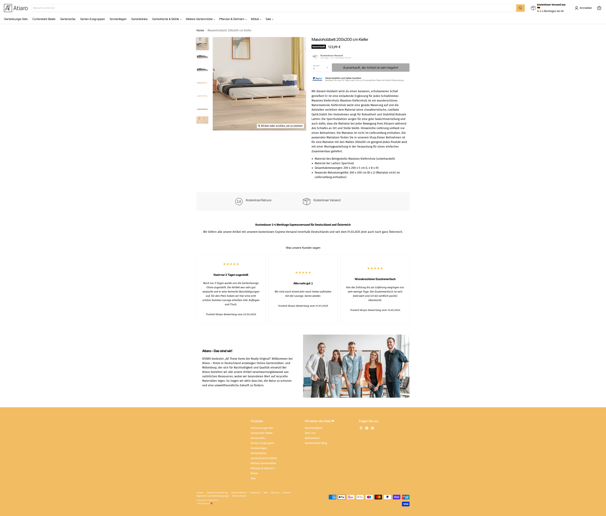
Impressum (255, 492)
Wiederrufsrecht (238, 492)
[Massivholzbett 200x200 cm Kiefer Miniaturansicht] (202, 44)
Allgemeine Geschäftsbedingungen (212, 496)
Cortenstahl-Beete (43, 19)
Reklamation (312, 438)
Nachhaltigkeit (313, 427)
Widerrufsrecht (239, 496)
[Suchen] (520, 8)
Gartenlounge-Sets (16, 19)
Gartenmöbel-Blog (316, 443)
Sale (269, 19)
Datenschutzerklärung (217, 492)
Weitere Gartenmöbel (199, 19)
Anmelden (586, 7)
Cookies (286, 492)
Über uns (310, 433)
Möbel (255, 19)
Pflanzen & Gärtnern (232, 19)
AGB (265, 492)
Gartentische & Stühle (166, 19)
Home (200, 30)
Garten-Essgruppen (92, 19)
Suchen (199, 492)
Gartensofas (67, 19)
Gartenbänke (139, 19)
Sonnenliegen (118, 19)
